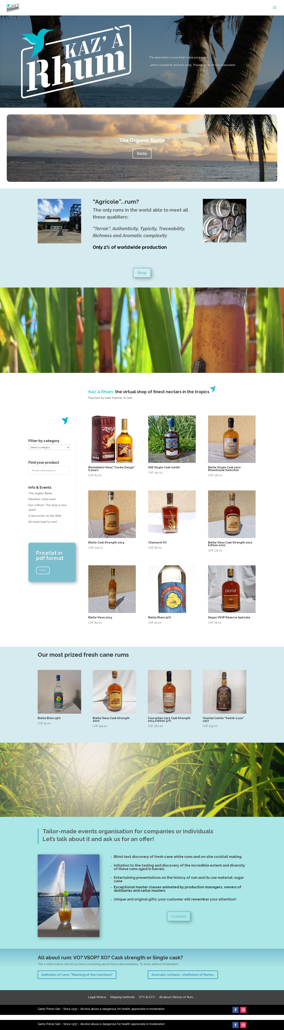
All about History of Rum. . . (177, 996)
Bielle (142, 153)
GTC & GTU (147, 996)
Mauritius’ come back (42, 499)
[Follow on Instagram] (243, 1010)
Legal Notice (97, 996)
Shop (142, 272)
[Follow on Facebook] (235, 1010)
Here (42, 570)
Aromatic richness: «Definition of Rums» (182, 975)
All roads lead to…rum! (42, 521)
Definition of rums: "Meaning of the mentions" (77, 975)
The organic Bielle (40, 493)
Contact (178, 916)
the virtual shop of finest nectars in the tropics (148, 391)
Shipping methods (122, 996)
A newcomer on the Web (44, 515)
